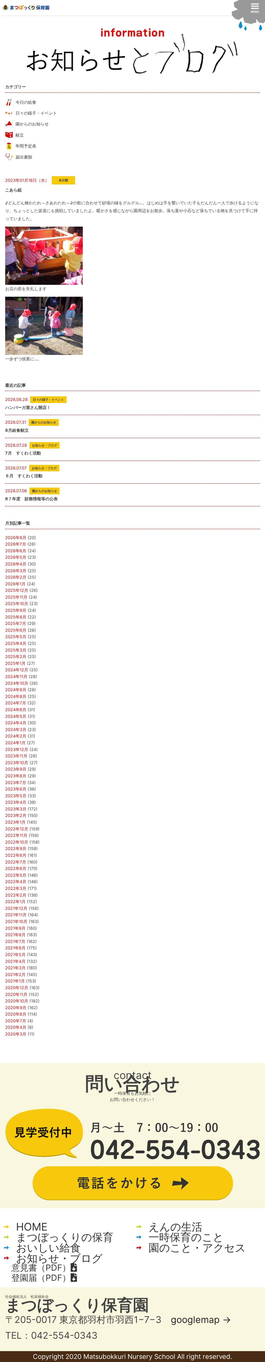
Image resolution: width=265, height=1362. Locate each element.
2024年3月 (15, 729)
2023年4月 (15, 802)
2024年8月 (15, 696)
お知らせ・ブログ (59, 1258)
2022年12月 (16, 828)
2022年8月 (15, 855)
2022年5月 (15, 875)
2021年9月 (15, 928)
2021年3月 (15, 967)
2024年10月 (16, 683)
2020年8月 (15, 1014)
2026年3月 (15, 570)
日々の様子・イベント (36, 113)
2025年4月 (15, 643)
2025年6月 (15, 630)
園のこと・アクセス (197, 1247)
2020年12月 (16, 987)
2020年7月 (15, 1020)
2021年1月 (15, 981)
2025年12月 (16, 590)
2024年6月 (15, 709)
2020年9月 (15, 1007)
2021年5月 (15, 954)
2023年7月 (15, 782)
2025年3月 (15, 650)
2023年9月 (15, 769)
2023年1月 (15, 822)
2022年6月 (15, 868)
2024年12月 (16, 669)
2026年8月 (15, 537)
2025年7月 (15, 623)
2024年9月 (15, 689)
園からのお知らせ (32, 123)
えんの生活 (175, 1227)
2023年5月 (15, 795)
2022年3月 (15, 888)
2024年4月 (15, 722)
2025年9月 (15, 610)
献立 (20, 135)
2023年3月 (15, 809)
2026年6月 (15, 550)
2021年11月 (16, 914)
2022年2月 (15, 895)
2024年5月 (15, 716)
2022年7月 (15, 862)
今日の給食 (26, 102)
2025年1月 (15, 663)
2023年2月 (15, 815)
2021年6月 (15, 947)
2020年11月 (16, 994)
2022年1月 (15, 901)
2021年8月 (15, 934)
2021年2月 (15, 974)
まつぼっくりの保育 (64, 1237)
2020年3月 (15, 1034)
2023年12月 (16, 749)
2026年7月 (15, 544)
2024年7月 (15, 702)
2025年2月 (15, 656)
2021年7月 (15, 941)
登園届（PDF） (41, 1277)
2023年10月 (16, 762)
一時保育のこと (186, 1237)
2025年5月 (15, 636)
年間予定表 (26, 145)
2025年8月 (15, 617)
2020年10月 (16, 1000)
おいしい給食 (48, 1247)
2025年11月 (16, 597)
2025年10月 (16, 603)
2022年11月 (16, 835)
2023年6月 (15, 789)
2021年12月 (16, 908)
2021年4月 (15, 961)
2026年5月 (15, 557)
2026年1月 (15, 583)
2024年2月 (15, 736)
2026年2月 (15, 577)
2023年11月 (16, 755)
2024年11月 (16, 676)
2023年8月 (15, 775)
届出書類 (24, 157)
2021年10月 (16, 921)
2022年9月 (15, 848)
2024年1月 (15, 742)
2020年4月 (15, 1027)
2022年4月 (15, 881)
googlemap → (201, 1319)
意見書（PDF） (41, 1267)
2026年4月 (15, 564)
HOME (31, 1227)
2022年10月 (16, 842)
